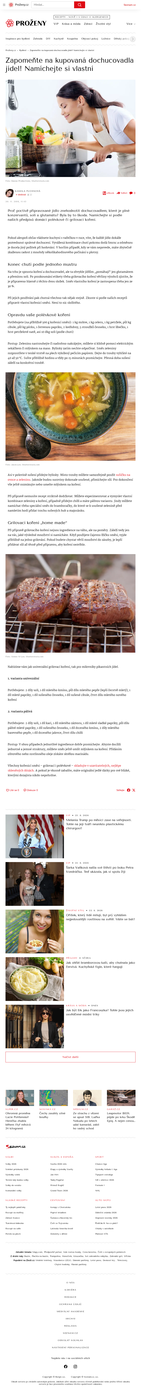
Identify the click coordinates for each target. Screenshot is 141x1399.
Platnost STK (101, 1234)
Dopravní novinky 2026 (106, 1218)
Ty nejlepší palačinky (15, 1207)
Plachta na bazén (40, 1256)
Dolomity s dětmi (58, 1234)
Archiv (71, 1318)
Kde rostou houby (72, 1252)
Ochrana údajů (70, 1304)
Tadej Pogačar (57, 1180)
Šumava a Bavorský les (61, 1218)
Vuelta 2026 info (58, 1164)
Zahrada (37, 38)
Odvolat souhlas (70, 1340)
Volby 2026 (11, 1164)
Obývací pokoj (89, 38)
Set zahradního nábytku (96, 1256)
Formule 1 (100, 1185)
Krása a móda (71, 23)
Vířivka (127, 1256)
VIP (56, 23)
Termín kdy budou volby (17, 1180)
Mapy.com (37, 1252)
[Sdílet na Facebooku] (128, 790)
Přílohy (72, 958)
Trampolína (55, 1256)
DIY (48, 38)
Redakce (70, 1297)
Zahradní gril (116, 1256)
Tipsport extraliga (104, 1174)
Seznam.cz (130, 4)
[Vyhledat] (79, 4)
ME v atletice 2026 (104, 1180)
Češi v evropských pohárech (112, 1252)
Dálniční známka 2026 (106, 1212)
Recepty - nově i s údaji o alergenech (81, 17)
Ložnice (105, 38)
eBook (110, 193)
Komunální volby (13, 1190)
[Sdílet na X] (133, 790)
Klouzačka (78, 1256)
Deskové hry (109, 1260)
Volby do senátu (13, 1185)
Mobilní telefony (44, 1260)
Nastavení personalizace (70, 1347)
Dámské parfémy (81, 1260)
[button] (70, 128)
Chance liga (101, 1164)
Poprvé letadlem (58, 1212)
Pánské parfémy (78, 1264)
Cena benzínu (89, 1252)
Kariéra (70, 1290)
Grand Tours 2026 (59, 1190)
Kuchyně (59, 38)
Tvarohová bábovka (15, 1223)
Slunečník (67, 1256)
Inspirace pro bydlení (18, 38)
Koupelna (72, 38)
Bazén (27, 1256)
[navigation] (4, 5)
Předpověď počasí (53, 1252)
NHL (97, 1190)
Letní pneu (95, 1260)
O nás (70, 1282)
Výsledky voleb (13, 1174)
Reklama (70, 1326)
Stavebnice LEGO (62, 1260)
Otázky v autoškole (104, 1228)
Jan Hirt (54, 1174)
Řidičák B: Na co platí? (106, 1223)
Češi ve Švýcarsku (59, 1223)
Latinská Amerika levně (61, 1228)
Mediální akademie (70, 1311)
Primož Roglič (57, 1185)
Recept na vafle (13, 1228)
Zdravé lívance (13, 1218)
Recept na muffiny (15, 1212)
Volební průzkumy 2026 (17, 1169)
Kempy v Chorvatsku (60, 1207)
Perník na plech (13, 1234)
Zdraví (88, 23)
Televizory (122, 1260)
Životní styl (103, 23)
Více (129, 23)
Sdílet (124, 193)
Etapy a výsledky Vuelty (61, 1169)
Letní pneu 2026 (103, 1207)
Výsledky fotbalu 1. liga (106, 1169)
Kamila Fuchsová (28, 191)
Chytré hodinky (62, 1264)
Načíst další (70, 1057)
